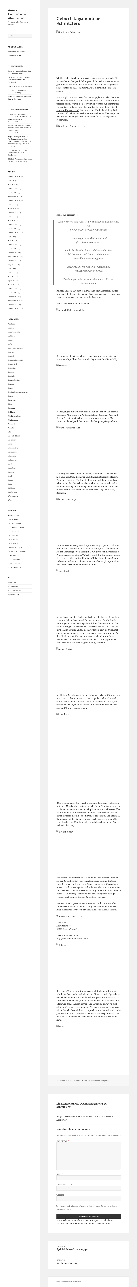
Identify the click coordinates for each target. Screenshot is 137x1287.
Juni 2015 (11, 205)
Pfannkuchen (13, 448)
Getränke (11, 376)
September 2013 (14, 233)
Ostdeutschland (14, 436)
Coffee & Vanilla (14, 531)
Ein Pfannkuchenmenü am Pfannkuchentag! (18, 91)
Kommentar (62, 1141)
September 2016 (14, 177)
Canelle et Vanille (14, 523)
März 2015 (12, 209)
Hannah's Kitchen (15, 547)
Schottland (12, 468)
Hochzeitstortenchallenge (18, 392)
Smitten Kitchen (14, 559)
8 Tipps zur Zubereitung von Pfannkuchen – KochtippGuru (19, 115)
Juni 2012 (11, 272)
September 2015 (14, 201)
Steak (10, 476)
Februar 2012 (13, 289)
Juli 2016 (11, 181)
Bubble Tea (12, 336)
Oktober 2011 (13, 305)
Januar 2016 (13, 193)
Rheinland (12, 456)
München (11, 424)
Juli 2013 (11, 237)
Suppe (10, 480)
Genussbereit (13, 543)
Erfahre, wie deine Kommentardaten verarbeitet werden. (83, 1223)
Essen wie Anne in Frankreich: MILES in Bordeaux (19, 72)
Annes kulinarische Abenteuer (17, 14)
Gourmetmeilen (14, 380)
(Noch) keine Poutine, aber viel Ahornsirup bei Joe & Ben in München (19, 143)
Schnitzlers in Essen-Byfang (75, 87)
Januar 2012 (13, 293)
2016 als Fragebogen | (16, 159)
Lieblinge (11, 412)
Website (60, 1195)
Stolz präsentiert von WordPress (68, 1282)
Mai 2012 (11, 276)
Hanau (10, 388)
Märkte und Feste (14, 416)
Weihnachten (13, 496)
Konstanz (11, 408)
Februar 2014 (13, 225)
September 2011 (14, 309)
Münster (11, 428)
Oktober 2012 (13, 260)
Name (59, 1174)
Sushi (10, 484)
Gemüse (11, 372)
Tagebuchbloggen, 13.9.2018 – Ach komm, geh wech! (19, 137)
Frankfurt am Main (15, 360)
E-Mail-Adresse (64, 1184)
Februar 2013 (13, 245)
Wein (10, 500)
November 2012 (14, 256)
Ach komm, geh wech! (16, 52)
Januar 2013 (13, 248)
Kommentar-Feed (14, 590)
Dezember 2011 (14, 297)
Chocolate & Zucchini (16, 527)
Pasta (10, 444)
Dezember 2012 (14, 252)
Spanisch (11, 472)
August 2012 (12, 264)
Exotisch (11, 356)
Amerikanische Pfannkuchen (15, 120)
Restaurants (12, 452)
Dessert (11, 352)
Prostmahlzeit (13, 555)
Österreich (12, 440)
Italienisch (12, 400)
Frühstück (12, 368)
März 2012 (12, 285)
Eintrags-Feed (13, 586)
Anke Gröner (13, 519)
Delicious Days (13, 535)
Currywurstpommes (15, 348)
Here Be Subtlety (14, 56)
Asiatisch (11, 324)
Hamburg (11, 384)
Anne (78, 1080)
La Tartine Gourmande (17, 551)
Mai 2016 (11, 185)
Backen (11, 328)
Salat (10, 464)
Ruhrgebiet (12, 460)
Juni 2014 (11, 217)
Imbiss (10, 396)
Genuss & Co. (13, 539)
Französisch (12, 364)
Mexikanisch (13, 420)
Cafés (10, 344)
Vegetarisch (12, 492)
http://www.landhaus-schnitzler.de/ (72, 938)
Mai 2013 (11, 241)
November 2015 (14, 197)
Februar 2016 (13, 189)
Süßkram (11, 488)
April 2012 (12, 281)
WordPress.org (13, 594)
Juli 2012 (11, 268)
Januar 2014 (13, 229)
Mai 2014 (11, 221)
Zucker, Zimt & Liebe (16, 567)
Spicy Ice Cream (14, 563)
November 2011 (14, 301)
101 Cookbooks (13, 515)
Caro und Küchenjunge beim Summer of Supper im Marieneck (19, 79)
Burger (10, 340)
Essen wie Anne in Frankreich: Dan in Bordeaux (19, 97)
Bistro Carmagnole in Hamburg (20, 86)
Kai (9, 150)
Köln (10, 404)
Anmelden (12, 582)
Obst (9, 432)
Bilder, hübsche (14, 332)
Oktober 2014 (13, 213)
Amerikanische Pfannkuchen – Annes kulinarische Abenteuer (19, 126)
